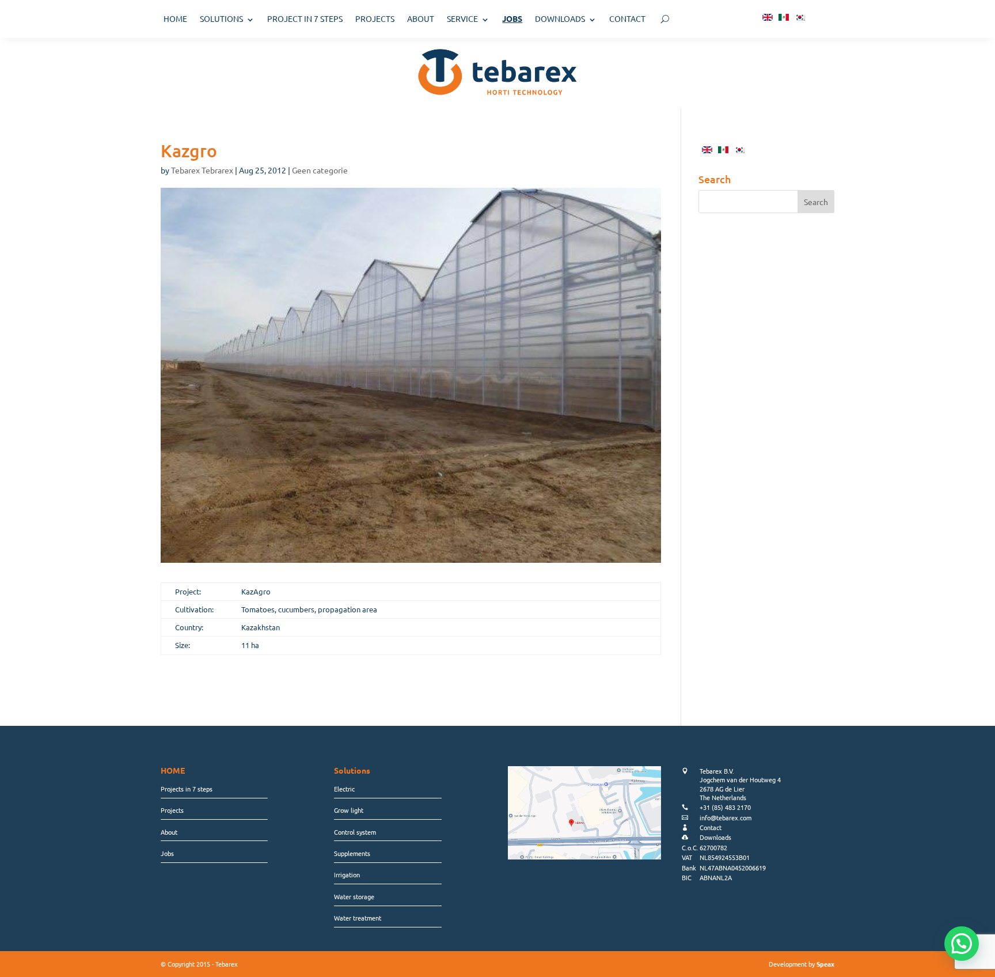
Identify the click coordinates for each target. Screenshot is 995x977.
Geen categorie (320, 170)
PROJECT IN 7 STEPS (305, 18)
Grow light (348, 810)
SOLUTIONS (221, 18)
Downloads (560, 18)
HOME (175, 18)
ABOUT (420, 18)
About (169, 831)
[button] (961, 943)
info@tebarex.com (725, 817)
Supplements (352, 853)
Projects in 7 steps (186, 788)
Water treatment (357, 917)
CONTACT (627, 18)
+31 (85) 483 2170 (725, 807)
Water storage (354, 896)
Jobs (167, 853)
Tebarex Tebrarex (202, 170)
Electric (344, 788)
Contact (710, 827)
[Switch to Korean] (800, 16)
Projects (172, 810)
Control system (355, 831)
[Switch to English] (767, 16)
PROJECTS (374, 18)
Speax (825, 963)
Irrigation (347, 874)
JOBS (512, 18)
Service (462, 18)
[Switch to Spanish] (784, 16)
